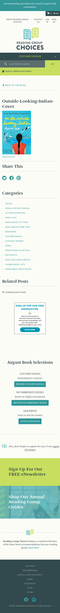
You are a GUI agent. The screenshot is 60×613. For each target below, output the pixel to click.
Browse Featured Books (30, 384)
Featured (30, 566)
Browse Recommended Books (30, 403)
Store (30, 592)
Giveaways (30, 583)
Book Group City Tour (16, 222)
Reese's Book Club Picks (17, 250)
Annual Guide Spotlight (30, 575)
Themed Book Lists (15, 264)
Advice (8, 204)
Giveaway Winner (14, 241)
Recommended (30, 570)
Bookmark (10, 232)
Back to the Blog (15, 85)
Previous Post (8, 157)
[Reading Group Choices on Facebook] (26, 599)
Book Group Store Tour (17, 227)
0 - (54, 13)
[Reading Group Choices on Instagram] (34, 599)
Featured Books (13, 236)
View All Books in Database (18, 71)
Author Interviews (15, 213)
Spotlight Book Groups (17, 260)
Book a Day (11, 218)
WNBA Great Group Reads (18, 269)
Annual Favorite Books (17, 208)
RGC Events (11, 255)
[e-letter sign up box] (30, 318)
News (8, 246)
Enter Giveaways (30, 421)
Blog (30, 588)
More (30, 579)
